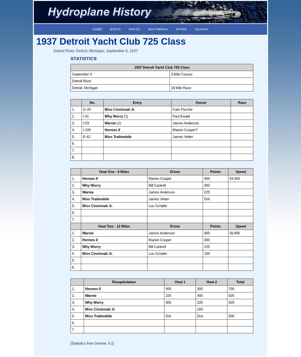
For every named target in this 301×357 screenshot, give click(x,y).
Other (181, 29)
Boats (115, 29)
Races (134, 29)
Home (97, 29)
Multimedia (158, 29)
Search (202, 29)
